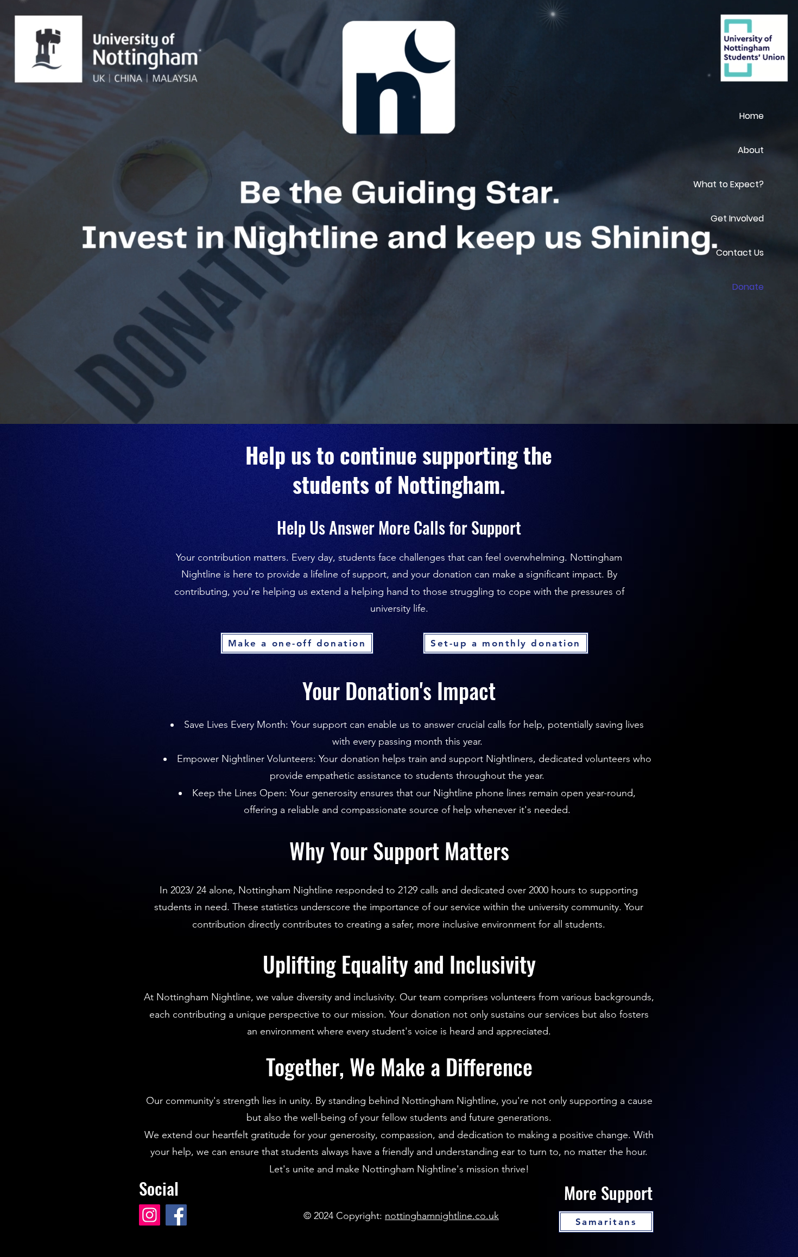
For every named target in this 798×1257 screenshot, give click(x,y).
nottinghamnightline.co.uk (442, 1216)
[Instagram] (149, 1215)
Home (751, 116)
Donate (748, 287)
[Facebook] (176, 1215)
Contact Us (740, 252)
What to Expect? (728, 184)
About (751, 150)
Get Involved (737, 218)
